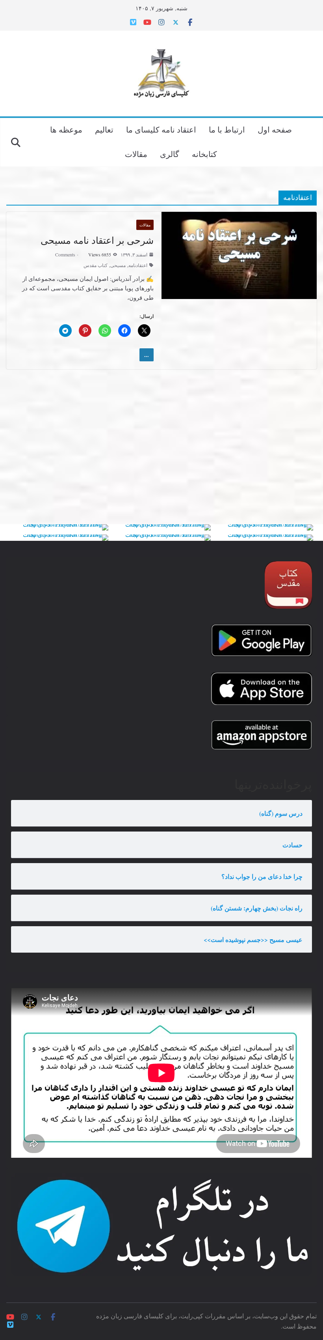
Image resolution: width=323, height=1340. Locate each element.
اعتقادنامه (137, 265)
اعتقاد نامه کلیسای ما (161, 129)
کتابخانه (204, 154)
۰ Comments (67, 254)
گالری (169, 154)
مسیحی (118, 265)
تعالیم (104, 129)
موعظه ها (66, 129)
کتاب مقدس (96, 265)
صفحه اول (275, 129)
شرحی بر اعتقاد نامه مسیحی (97, 240)
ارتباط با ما (227, 129)
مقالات (136, 154)
